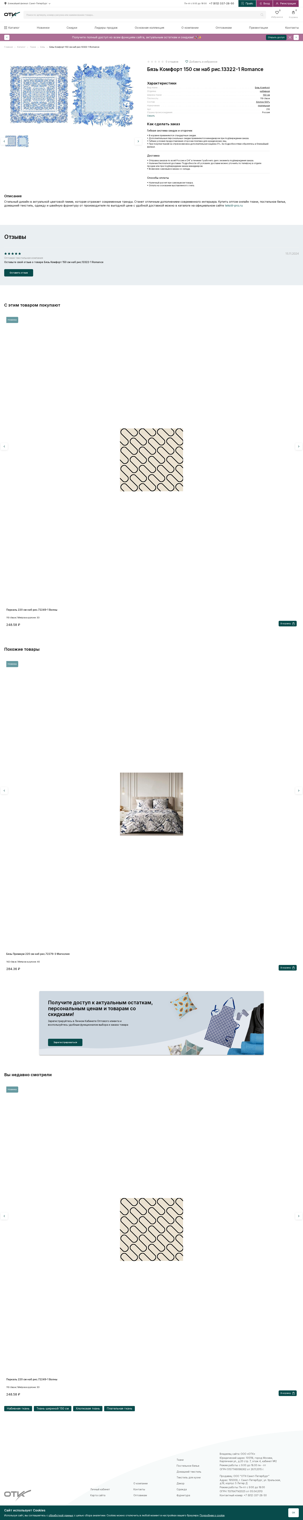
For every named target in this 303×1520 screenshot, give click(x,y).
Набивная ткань (18, 1408)
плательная (264, 105)
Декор (180, 1483)
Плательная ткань (119, 1408)
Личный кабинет (100, 1489)
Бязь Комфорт (262, 87)
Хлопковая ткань (88, 1408)
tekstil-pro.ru (234, 205)
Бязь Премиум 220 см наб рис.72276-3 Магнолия (38, 953)
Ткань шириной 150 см (52, 1408)
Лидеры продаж (106, 27)
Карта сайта (97, 1495)
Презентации (258, 27)
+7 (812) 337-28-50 (221, 3)
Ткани (180, 1459)
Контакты (292, 27)
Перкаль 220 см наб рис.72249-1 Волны (31, 609)
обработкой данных (61, 1515)
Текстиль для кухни (189, 1477)
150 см (266, 95)
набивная (265, 91)
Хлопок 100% (263, 102)
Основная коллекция (149, 27)
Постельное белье (188, 1465)
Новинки (43, 27)
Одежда (182, 1489)
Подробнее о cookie (212, 1515)
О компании (189, 27)
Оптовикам (224, 27)
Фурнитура (183, 1495)
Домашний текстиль (189, 1471)
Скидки (72, 27)
